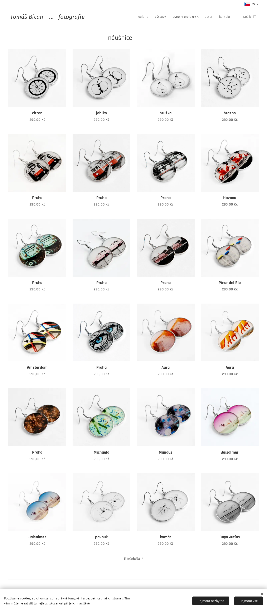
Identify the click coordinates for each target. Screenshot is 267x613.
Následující (132, 558)
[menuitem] (144, 17)
